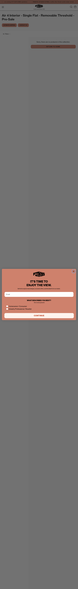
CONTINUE (39, 315)
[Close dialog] (73, 271)
